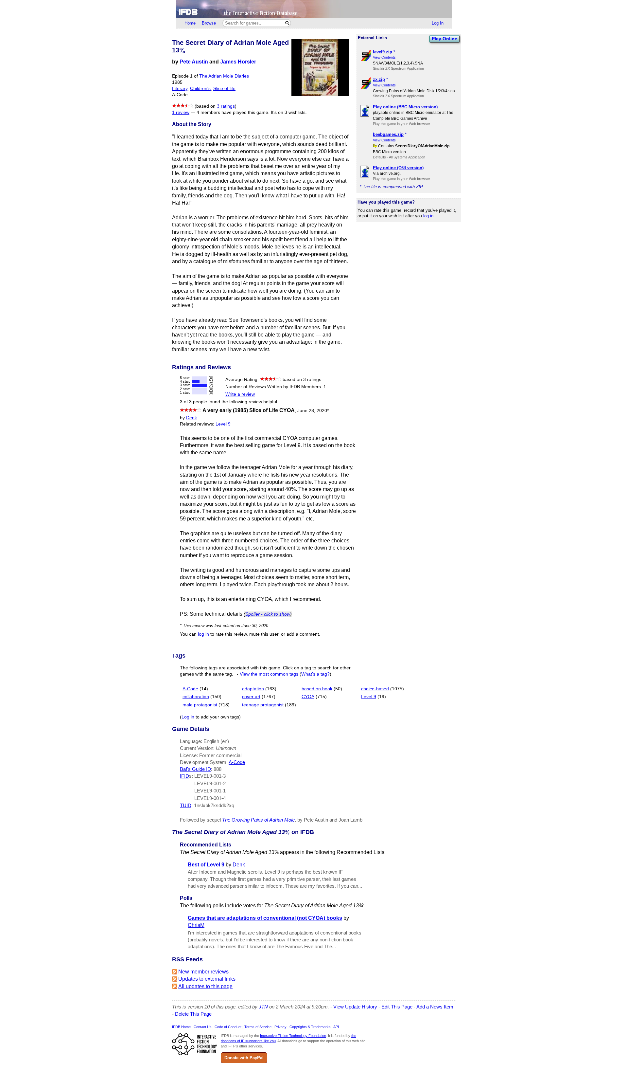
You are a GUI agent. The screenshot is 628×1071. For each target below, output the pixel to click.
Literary (179, 88)
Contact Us (203, 1027)
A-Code (190, 688)
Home (190, 23)
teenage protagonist (263, 704)
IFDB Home (181, 1027)
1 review (180, 112)
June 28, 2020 (313, 410)
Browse (209, 23)
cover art (251, 696)
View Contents (384, 57)
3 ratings (226, 106)
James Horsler (238, 61)
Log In (438, 23)
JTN (263, 1006)
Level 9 (223, 424)
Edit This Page (396, 1006)
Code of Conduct (228, 1027)
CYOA (308, 696)
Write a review (240, 394)
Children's (200, 88)
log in (428, 215)
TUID (185, 805)
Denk (191, 417)
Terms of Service (257, 1027)
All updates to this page (205, 986)
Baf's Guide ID (195, 769)
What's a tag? (315, 674)
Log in (188, 717)
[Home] (314, 9)
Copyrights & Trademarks (310, 1027)
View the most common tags (269, 674)
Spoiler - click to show (267, 614)
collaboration (196, 696)
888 (217, 769)
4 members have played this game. (233, 112)
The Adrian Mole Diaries (224, 76)
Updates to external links (207, 979)
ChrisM (196, 925)
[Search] (287, 23)
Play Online (444, 38)
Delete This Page (193, 1014)
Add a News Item (434, 1006)
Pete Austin (194, 61)
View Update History (355, 1006)
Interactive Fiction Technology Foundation (293, 1036)
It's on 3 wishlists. (289, 112)
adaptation (253, 688)
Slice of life (224, 88)
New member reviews (203, 971)
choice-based (375, 688)
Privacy (280, 1027)
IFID (184, 776)
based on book (317, 688)
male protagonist (200, 704)
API (336, 1027)
